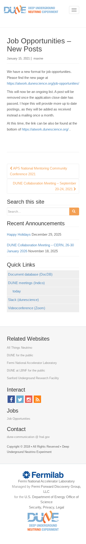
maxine (38, 58)
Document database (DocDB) (30, 274)
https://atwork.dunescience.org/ (45, 129)
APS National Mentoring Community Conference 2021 (38, 171)
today (17, 291)
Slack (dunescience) (23, 300)
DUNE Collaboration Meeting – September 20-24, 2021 (44, 186)
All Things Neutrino (19, 347)
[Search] (74, 211)
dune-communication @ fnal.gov (28, 437)
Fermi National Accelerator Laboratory (32, 363)
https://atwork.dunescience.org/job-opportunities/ (43, 83)
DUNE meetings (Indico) (26, 283)
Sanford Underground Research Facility (33, 378)
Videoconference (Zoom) (26, 308)
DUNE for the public (20, 355)
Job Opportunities (18, 418)
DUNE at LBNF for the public (26, 370)
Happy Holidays (19, 234)
